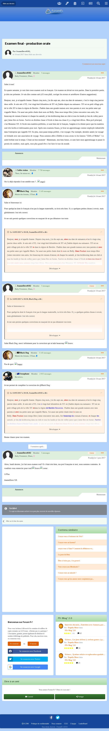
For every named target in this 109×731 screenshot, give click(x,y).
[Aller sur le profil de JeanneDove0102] (8, 53)
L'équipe (73, 724)
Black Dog (24, 191)
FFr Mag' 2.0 (70, 630)
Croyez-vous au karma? (67, 542)
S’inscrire (33, 644)
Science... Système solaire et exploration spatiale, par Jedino (84, 654)
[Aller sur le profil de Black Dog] (7, 194)
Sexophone (24, 374)
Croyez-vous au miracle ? (67, 573)
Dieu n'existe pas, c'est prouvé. (69, 561)
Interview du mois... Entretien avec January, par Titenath (84, 625)
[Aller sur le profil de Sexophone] (7, 376)
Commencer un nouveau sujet (93, 64)
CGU (66, 724)
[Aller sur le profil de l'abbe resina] (7, 172)
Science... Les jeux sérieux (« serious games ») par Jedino (84, 640)
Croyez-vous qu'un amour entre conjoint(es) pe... (76, 579)
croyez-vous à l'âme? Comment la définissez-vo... (75, 549)
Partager (81, 697)
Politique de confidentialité (40, 724)
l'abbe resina (22, 170)
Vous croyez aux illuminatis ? (68, 567)
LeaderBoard (83, 724)
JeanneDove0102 (23, 51)
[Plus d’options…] (102, 73)
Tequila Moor (73, 628)
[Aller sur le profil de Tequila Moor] (60, 626)
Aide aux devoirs (35, 54)
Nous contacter (57, 724)
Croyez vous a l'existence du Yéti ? (70, 536)
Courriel (30, 697)
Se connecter (14, 644)
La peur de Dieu (64, 555)
